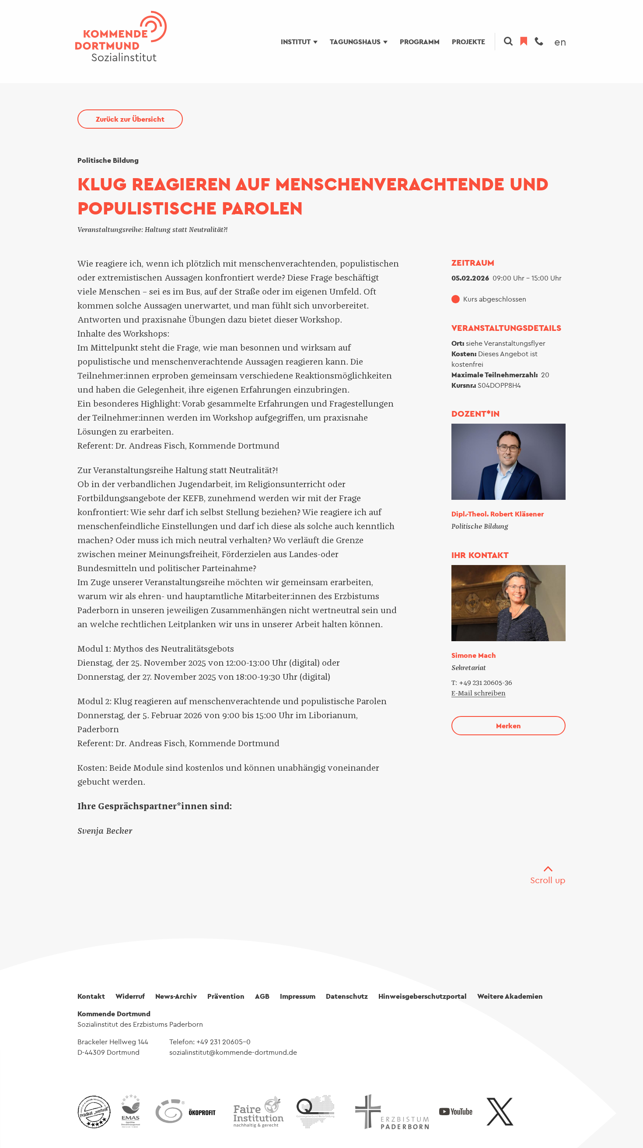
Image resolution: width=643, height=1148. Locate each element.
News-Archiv (176, 996)
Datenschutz (347, 996)
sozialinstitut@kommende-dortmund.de (233, 1052)
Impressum (297, 996)
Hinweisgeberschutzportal (422, 996)
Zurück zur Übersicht (130, 119)
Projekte (468, 41)
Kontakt (91, 996)
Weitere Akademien (510, 996)
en (560, 41)
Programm (420, 41)
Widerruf (130, 996)
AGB (262, 996)
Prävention (226, 996)
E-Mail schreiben (478, 693)
